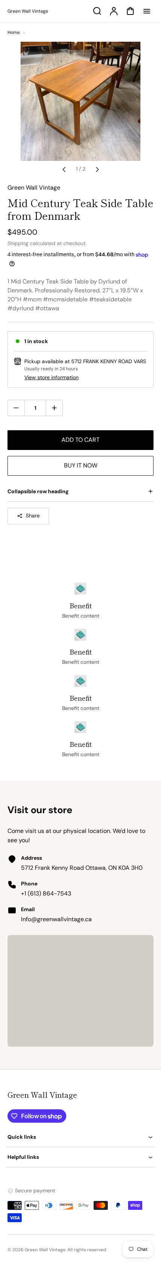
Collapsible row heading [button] (38, 491)
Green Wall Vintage (42, 1094)
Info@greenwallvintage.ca (56, 919)
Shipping (17, 243)
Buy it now (80, 465)
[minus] (16, 408)
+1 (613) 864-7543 (46, 893)
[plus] (54, 408)
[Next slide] (97, 169)
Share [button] (33, 515)
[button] (80, 1137)
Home (13, 32)
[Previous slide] (64, 169)
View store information (51, 377)
